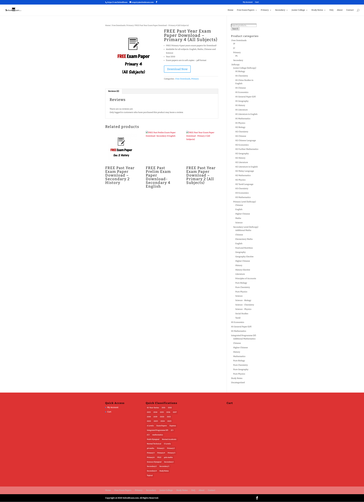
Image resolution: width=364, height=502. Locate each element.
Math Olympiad (153, 439)
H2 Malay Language (244, 171)
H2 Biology (240, 127)
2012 (170, 408)
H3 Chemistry (241, 188)
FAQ (331, 10)
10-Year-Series (153, 408)
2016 (168, 412)
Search (235, 29)
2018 (149, 417)
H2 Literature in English (246, 167)
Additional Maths (243, 230)
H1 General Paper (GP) (245, 97)
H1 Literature (241, 110)
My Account (248, 2)
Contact (350, 10)
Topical (150, 475)
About (340, 10)
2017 (175, 412)
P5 (236, 56)
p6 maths (150, 448)
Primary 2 (171, 448)
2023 (156, 421)
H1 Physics (240, 123)
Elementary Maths (244, 239)
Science (239, 222)
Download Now (177, 69)
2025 (169, 421)
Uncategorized (238, 382)
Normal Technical (154, 444)
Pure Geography (240, 369)
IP (234, 43)
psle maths (168, 457)
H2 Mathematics (243, 175)
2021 (169, 417)
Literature (240, 274)
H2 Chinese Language (245, 140)
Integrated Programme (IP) (243, 335)
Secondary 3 (164, 466)
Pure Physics (241, 292)
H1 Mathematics (242, 118)
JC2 (148, 435)
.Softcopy (235, 64)
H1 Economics (241, 92)
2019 (155, 417)
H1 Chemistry (241, 76)
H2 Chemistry (241, 131)
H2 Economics (242, 145)
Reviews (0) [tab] (113, 91)
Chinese (239, 205)
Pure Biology (241, 283)
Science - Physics (243, 309)
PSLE (159, 457)
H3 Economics (242, 193)
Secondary (280, 10)
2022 (149, 421)
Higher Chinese (242, 214)
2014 (155, 412)
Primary (265, 10)
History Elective (242, 270)
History (238, 265)
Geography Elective (244, 256)
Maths (238, 218)
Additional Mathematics (244, 339)
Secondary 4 (152, 471)
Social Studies (241, 313)
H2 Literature (241, 162)
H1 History (240, 105)
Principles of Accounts (245, 278)
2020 (162, 417)
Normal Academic (169, 439)
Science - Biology (243, 300)
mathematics (157, 435)
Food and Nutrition (244, 248)
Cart (257, 2)
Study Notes (317, 10)
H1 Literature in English (246, 114)
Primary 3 (151, 453)
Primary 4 (161, 453)
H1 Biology (240, 71)
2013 (149, 412)
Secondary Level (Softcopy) (245, 227)
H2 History (240, 158)
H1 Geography (242, 101)
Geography (240, 252)
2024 (163, 421)
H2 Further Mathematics (246, 149)
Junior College (298, 10)
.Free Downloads (118, 25)
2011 (163, 408)
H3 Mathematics (243, 197)
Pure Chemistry (242, 287)
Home (230, 10)
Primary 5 (171, 453)
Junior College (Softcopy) (244, 68)
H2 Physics (240, 180)
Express (172, 426)
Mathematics (239, 356)
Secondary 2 (152, 466)
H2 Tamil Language (244, 184)
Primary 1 (160, 448)
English (238, 209)
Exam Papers (161, 426)
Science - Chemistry (244, 305)
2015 (162, 412)
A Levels (150, 426)
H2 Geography (242, 153)
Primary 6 (151, 457)
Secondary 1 (169, 462)
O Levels (167, 444)
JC (234, 48)
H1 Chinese (240, 88)
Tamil (237, 318)
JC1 (172, 430)
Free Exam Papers (245, 10)
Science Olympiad (154, 462)
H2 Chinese (240, 136)
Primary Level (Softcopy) (244, 202)
